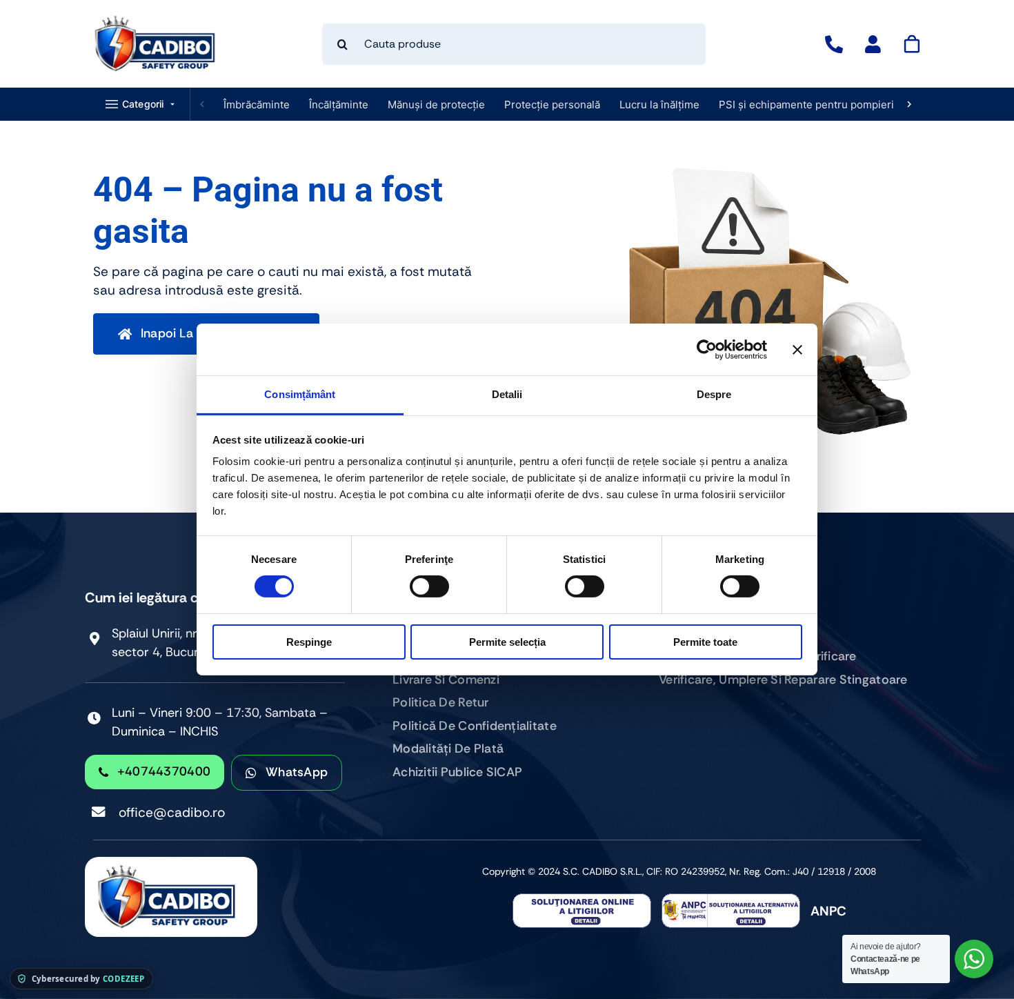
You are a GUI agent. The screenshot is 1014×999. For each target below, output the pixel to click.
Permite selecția (507, 642)
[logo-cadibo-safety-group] (155, 20)
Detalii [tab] (507, 394)
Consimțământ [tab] (299, 394)
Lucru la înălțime (659, 104)
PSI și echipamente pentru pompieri (806, 104)
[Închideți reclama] (797, 349)
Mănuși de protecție (436, 104)
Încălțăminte (338, 104)
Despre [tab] (714, 394)
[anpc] (582, 900)
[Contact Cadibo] (834, 44)
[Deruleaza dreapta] (909, 104)
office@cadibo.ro (172, 812)
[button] (141, 104)
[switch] (429, 586)
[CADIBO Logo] (171, 863)
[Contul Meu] (873, 44)
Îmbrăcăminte (256, 104)
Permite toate (705, 642)
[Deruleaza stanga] (202, 104)
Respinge (309, 642)
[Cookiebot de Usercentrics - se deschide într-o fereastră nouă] (706, 349)
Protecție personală (552, 104)
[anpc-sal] (731, 900)
